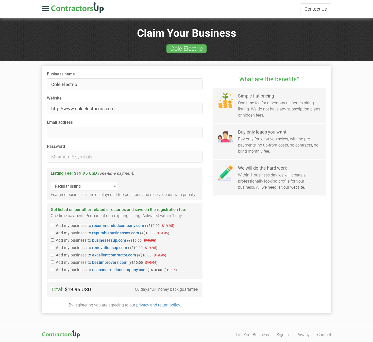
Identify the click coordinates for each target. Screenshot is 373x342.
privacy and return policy (158, 305)
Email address (60, 122)
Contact (315, 9)
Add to (115, 225)
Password (56, 146)
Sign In (283, 334)
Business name (61, 74)
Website (54, 98)
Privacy (303, 334)
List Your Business (252, 334)
